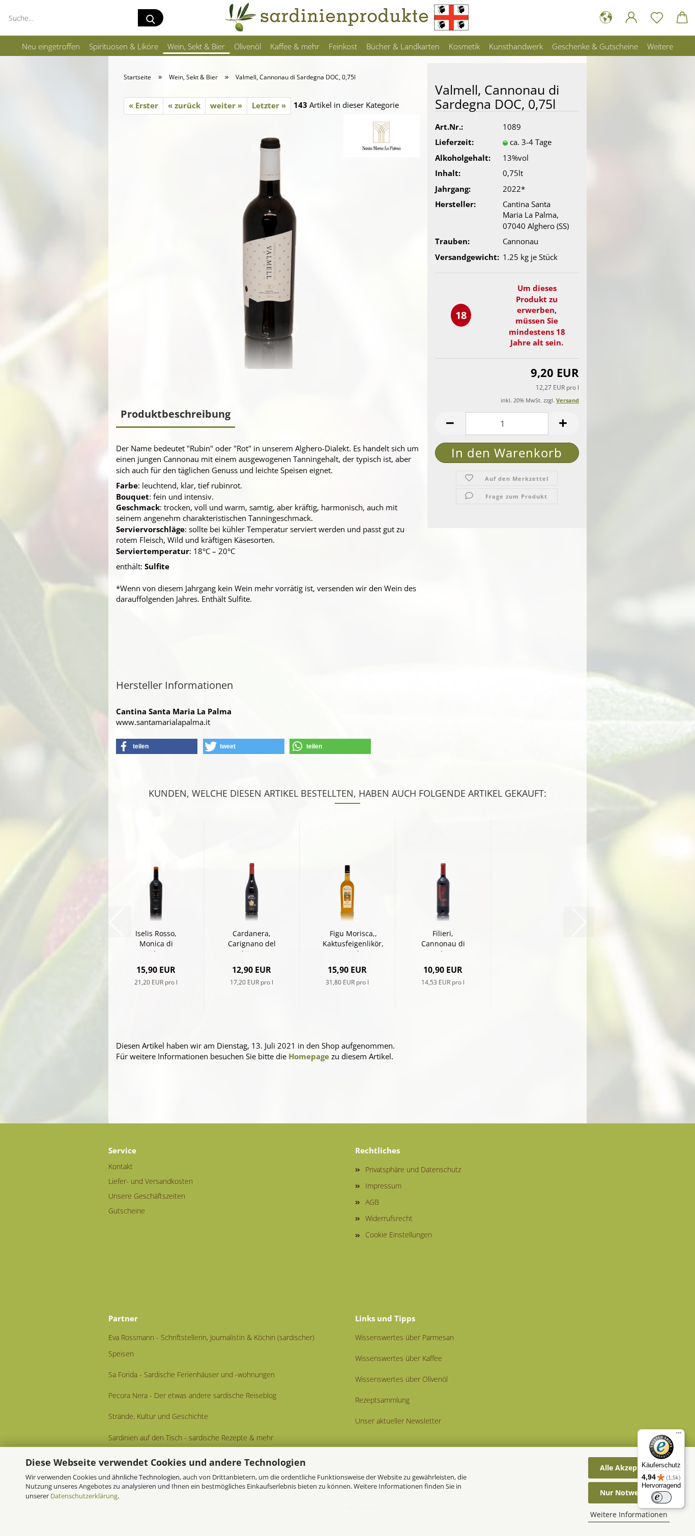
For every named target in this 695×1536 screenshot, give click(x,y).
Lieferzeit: (454, 142)
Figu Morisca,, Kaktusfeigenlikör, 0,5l (353, 940)
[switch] (661, 1497)
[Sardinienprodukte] (347, 18)
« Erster (143, 105)
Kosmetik (464, 46)
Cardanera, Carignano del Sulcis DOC (252, 940)
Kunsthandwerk (516, 46)
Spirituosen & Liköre (123, 46)
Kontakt (120, 1166)
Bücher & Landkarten (403, 46)
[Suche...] (150, 17)
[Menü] (679, 1435)
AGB (372, 1202)
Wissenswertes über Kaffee (398, 1358)
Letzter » (269, 105)
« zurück (184, 105)
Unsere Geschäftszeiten (146, 1196)
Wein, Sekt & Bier (196, 46)
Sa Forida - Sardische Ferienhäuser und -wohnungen (191, 1374)
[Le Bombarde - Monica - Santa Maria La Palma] (268, 241)
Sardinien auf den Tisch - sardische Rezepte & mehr (190, 1437)
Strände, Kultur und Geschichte (158, 1416)
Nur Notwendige (629, 1492)
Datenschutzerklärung (84, 1495)
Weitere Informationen (629, 1514)
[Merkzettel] (657, 18)
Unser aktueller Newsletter (398, 1421)
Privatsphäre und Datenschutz (413, 1169)
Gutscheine (126, 1210)
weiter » (226, 105)
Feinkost (343, 46)
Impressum (383, 1186)
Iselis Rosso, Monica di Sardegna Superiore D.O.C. (156, 940)
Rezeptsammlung (382, 1400)
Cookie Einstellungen (398, 1234)
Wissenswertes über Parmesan (404, 1337)
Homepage (308, 1056)
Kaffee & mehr (295, 46)
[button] (606, 18)
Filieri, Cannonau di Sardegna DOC (443, 940)
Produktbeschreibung (175, 414)
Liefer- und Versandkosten (150, 1181)
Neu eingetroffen (51, 46)
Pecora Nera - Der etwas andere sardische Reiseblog (192, 1395)
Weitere (660, 46)
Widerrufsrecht (389, 1218)
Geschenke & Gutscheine (595, 46)
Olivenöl (247, 46)
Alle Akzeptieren (629, 1467)
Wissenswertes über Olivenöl (401, 1379)
